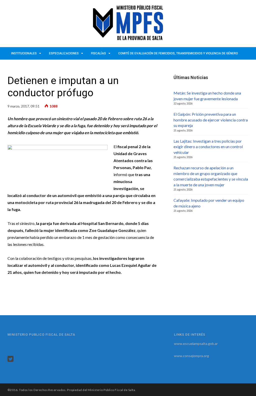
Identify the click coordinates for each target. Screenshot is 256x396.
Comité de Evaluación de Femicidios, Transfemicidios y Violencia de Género (178, 53)
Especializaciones (64, 53)
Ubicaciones (47, 66)
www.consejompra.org (191, 356)
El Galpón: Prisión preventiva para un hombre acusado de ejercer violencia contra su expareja (211, 120)
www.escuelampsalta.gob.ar (196, 343)
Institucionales (24, 53)
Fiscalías (98, 53)
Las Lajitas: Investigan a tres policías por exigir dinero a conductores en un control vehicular (208, 147)
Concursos (20, 66)
